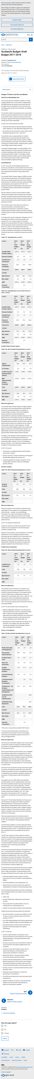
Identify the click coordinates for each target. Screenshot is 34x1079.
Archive (11, 1057)
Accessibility (4, 1057)
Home (2, 44)
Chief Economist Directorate (14, 62)
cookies (8, 2)
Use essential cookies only (17, 24)
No (5, 1029)
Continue (5, 1038)
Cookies (23, 1057)
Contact (17, 1057)
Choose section (6, 89)
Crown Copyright (5, 1060)
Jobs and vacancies (16, 1060)
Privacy (25, 1060)
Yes (5, 1026)
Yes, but (6, 1033)
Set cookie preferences (17, 29)
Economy (6, 64)
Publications (9, 44)
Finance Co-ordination (9, 1013)
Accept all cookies (17, 19)
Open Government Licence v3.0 (24, 1067)
